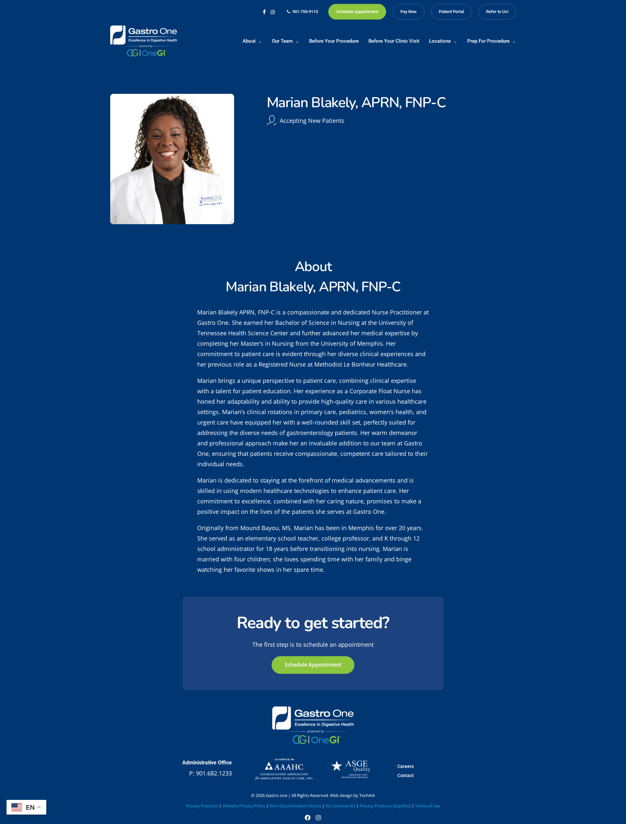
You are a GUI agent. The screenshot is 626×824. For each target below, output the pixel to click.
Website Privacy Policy (243, 806)
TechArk (367, 795)
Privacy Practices (202, 806)
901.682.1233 (214, 773)
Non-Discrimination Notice (295, 806)
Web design (341, 795)
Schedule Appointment (313, 664)
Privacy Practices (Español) (385, 806)
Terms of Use (427, 806)
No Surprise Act (340, 806)
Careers (405, 766)
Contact (405, 775)
